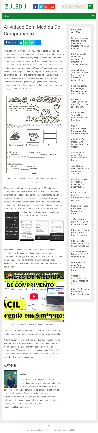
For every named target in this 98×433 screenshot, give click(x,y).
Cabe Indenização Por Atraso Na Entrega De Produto (79, 210)
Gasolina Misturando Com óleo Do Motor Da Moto (79, 279)
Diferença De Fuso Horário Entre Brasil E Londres (80, 232)
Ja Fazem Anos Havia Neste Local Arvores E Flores (79, 222)
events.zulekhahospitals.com (34, 430)
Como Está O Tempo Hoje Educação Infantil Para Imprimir (79, 116)
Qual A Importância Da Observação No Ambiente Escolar (79, 130)
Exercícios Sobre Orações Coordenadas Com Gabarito (80, 196)
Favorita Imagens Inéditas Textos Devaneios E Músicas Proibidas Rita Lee (80, 43)
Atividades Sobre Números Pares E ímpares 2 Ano (79, 254)
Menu (6, 16)
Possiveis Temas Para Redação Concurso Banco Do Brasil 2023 (79, 90)
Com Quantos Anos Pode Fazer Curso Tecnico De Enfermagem (79, 103)
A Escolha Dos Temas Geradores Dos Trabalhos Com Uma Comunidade (79, 75)
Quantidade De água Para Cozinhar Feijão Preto (78, 266)
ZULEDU (15, 6)
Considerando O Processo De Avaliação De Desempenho (79, 183)
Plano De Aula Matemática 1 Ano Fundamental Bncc (80, 243)
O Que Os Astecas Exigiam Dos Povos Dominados (80, 291)
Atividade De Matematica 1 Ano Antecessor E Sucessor (80, 170)
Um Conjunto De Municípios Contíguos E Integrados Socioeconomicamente (82, 59)
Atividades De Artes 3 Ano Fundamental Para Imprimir (80, 156)
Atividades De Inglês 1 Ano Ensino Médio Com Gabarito (80, 143)
